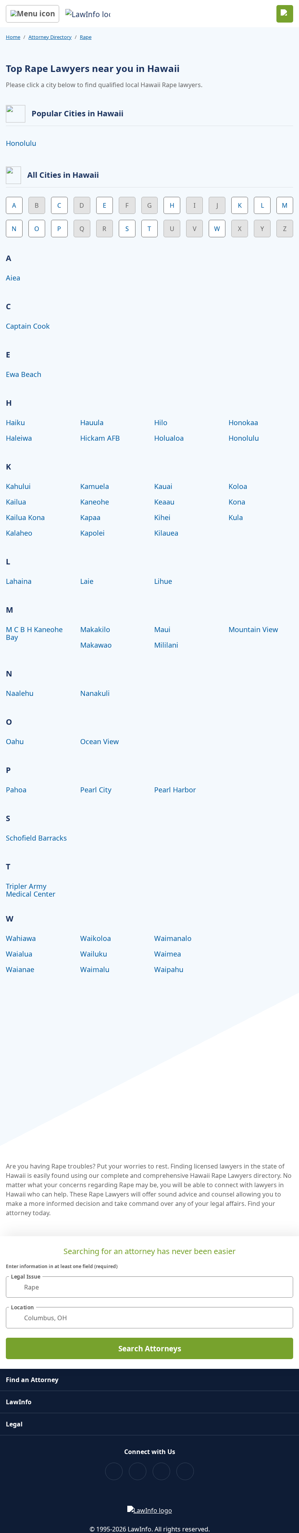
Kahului (18, 486)
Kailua (16, 502)
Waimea (167, 954)
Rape (85, 36)
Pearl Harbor (175, 790)
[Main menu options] (32, 14)
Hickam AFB (100, 438)
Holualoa (169, 438)
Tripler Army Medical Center (30, 890)
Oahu (15, 741)
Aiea (13, 278)
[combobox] (149, 1287)
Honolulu (21, 143)
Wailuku (93, 954)
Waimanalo (173, 938)
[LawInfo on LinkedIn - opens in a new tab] (185, 1471)
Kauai (163, 486)
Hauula (92, 422)
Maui (162, 629)
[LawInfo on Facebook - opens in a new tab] (114, 1471)
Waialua (19, 954)
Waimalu (94, 969)
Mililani (166, 645)
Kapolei (92, 533)
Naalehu (19, 693)
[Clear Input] (283, 1287)
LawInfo (19, 1402)
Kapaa (90, 517)
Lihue (163, 581)
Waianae (20, 969)
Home (13, 36)
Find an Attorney (32, 1379)
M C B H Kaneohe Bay (34, 633)
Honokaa (243, 422)
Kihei (162, 517)
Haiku (15, 422)
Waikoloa (95, 938)
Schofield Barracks (36, 838)
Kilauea (166, 533)
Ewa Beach (23, 374)
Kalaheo (19, 533)
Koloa (238, 486)
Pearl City (95, 790)
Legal (14, 1424)
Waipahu (168, 969)
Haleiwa (19, 438)
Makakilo (95, 629)
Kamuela (94, 486)
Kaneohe (94, 502)
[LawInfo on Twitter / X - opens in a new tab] (137, 1471)
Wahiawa (21, 938)
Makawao (96, 645)
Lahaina (19, 581)
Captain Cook (28, 326)
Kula (236, 517)
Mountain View (253, 629)
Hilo (160, 422)
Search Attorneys (149, 1349)
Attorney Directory (50, 36)
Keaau (164, 502)
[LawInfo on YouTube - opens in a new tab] (161, 1471)
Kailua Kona (25, 517)
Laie (86, 581)
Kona (237, 502)
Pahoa (16, 790)
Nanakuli (95, 693)
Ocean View (99, 741)
